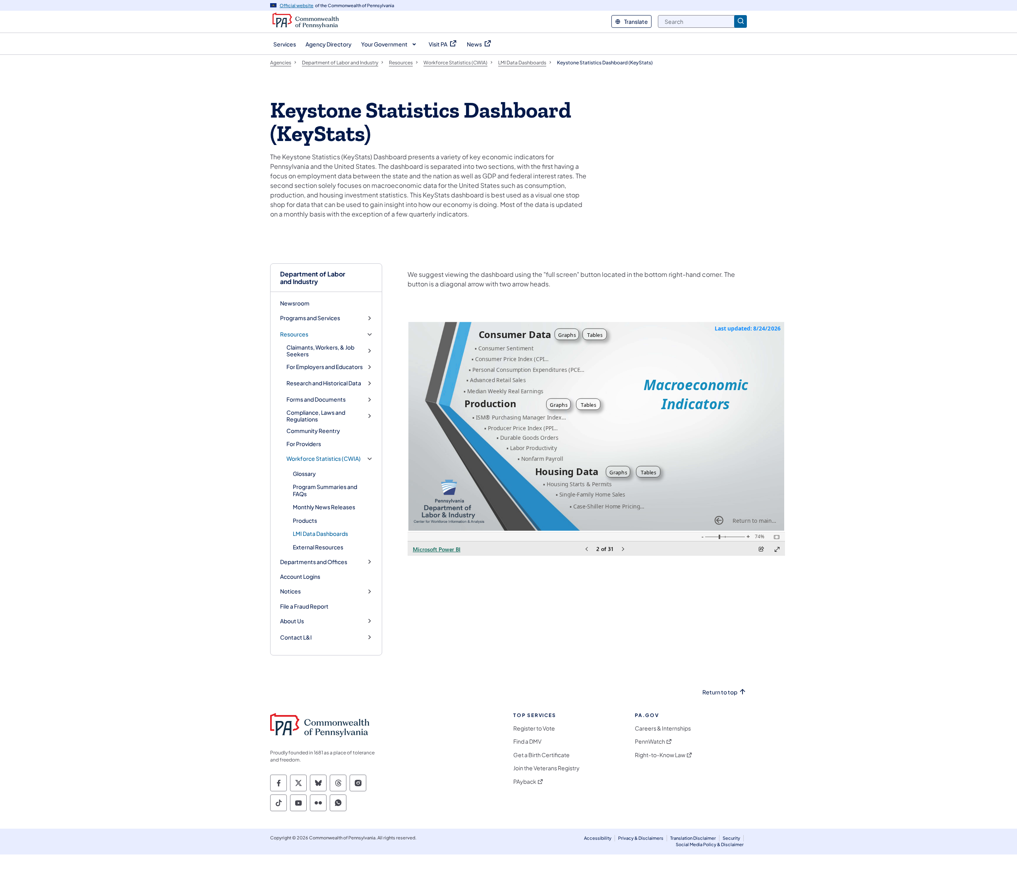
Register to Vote (534, 728)
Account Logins (300, 576)
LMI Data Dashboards (320, 533)
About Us (292, 621)
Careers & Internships (663, 728)
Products (305, 520)
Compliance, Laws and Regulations (315, 416)
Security (731, 838)
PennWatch (650, 741)
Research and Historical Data (323, 383)
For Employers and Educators (324, 366)
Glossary (304, 473)
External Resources (318, 547)
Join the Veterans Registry (546, 768)
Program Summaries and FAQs (325, 490)
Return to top (719, 692)
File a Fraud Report (304, 606)
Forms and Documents (316, 399)
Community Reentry (313, 430)
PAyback (524, 781)
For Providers (303, 443)
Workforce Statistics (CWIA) (323, 458)
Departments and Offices (313, 562)
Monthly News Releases (324, 506)
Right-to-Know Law (660, 755)
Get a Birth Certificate (541, 755)
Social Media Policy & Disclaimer (710, 844)
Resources (294, 334)
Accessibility (597, 838)
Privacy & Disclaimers (640, 838)
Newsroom (294, 303)
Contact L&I (296, 637)
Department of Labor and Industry (312, 277)
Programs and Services (310, 318)
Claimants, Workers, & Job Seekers (320, 351)
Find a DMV (527, 741)
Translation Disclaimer (693, 838)
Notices (290, 591)
